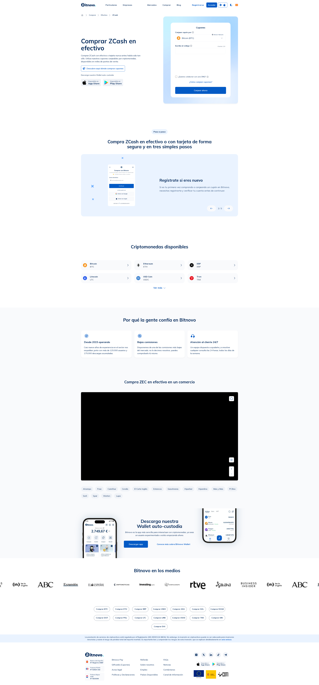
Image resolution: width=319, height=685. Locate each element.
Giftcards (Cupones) (121, 664)
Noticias (167, 664)
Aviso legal (117, 669)
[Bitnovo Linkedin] (211, 654)
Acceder (212, 5)
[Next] (228, 208)
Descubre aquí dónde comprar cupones (105, 68)
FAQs (165, 659)
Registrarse (198, 5)
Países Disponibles (149, 674)
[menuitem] (111, 4)
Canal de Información (173, 674)
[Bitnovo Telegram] (225, 654)
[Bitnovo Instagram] (196, 654)
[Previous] (211, 208)
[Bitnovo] (88, 5)
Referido (144, 659)
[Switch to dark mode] (231, 5)
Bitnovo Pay (117, 659)
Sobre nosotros (147, 664)
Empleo (143, 669)
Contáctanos (169, 669)
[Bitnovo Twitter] (203, 654)
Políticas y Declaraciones (123, 674)
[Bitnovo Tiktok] (218, 654)
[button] (236, 5)
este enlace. (227, 639)
